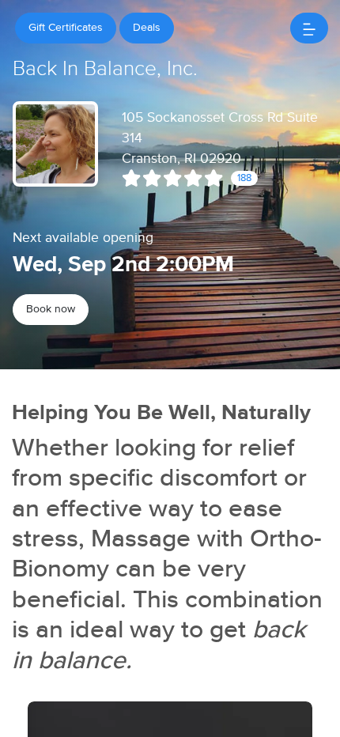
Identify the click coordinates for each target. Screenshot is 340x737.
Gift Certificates (65, 27)
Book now (50, 309)
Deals (147, 27)
